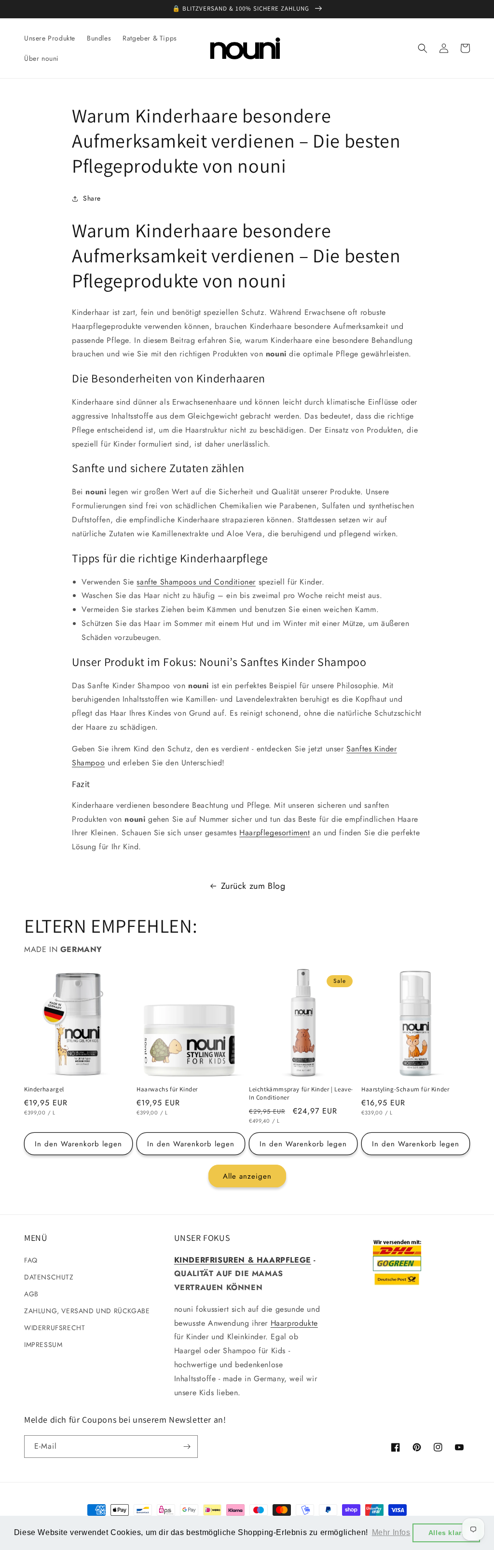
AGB (31, 1294)
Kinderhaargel (44, 1089)
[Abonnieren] (186, 1446)
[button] (422, 48)
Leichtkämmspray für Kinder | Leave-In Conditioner (301, 1093)
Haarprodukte (294, 1323)
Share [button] (92, 198)
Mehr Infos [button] (391, 1532)
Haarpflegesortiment (274, 832)
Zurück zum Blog (253, 886)
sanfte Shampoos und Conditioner (196, 581)
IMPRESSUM (43, 1344)
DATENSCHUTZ (49, 1277)
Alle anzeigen (247, 1176)
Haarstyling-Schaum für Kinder (405, 1089)
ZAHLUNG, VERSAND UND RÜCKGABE (87, 1311)
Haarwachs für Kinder (167, 1089)
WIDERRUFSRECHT (54, 1327)
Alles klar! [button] (446, 1532)
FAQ (31, 1260)
